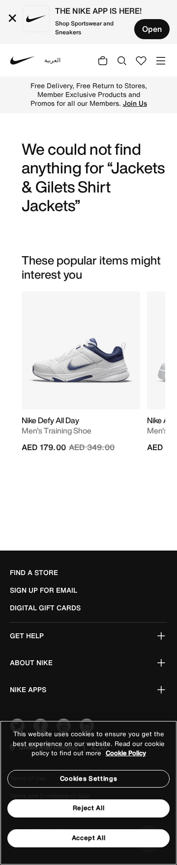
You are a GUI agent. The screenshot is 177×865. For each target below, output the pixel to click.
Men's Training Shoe (56, 430)
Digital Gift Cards (45, 607)
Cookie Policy (126, 753)
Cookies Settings (88, 778)
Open (152, 29)
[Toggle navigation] (160, 60)
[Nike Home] (22, 60)
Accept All (89, 837)
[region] (88, 793)
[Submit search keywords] (122, 60)
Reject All (89, 808)
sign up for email (43, 590)
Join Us (135, 103)
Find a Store (34, 572)
